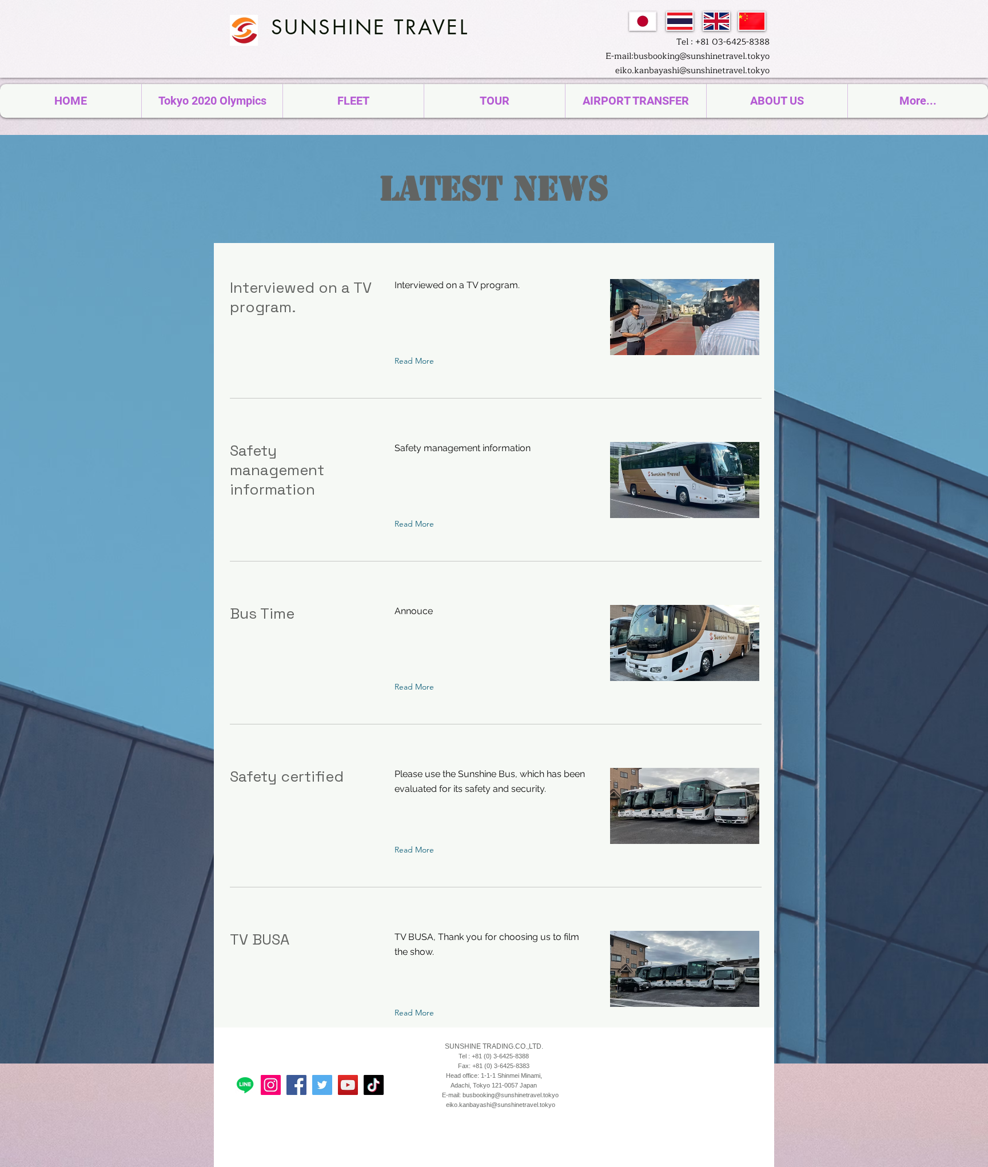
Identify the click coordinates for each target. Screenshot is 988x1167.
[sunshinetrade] (348, 1085)
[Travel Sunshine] (322, 1085)
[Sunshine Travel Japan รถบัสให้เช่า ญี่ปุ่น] (296, 1085)
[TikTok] (374, 1085)
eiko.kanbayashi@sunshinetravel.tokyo (692, 70)
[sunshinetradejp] (271, 1085)
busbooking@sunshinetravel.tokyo (511, 1095)
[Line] (245, 1085)
